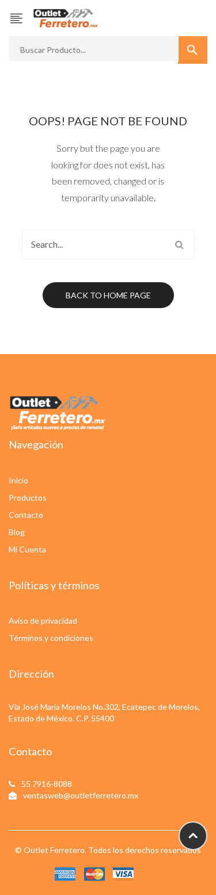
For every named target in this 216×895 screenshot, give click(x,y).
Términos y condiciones (51, 638)
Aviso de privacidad (43, 620)
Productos (28, 497)
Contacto (26, 515)
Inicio (18, 480)
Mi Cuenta (27, 549)
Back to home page (108, 295)
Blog (17, 532)
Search (179, 244)
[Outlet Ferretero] (66, 17)
